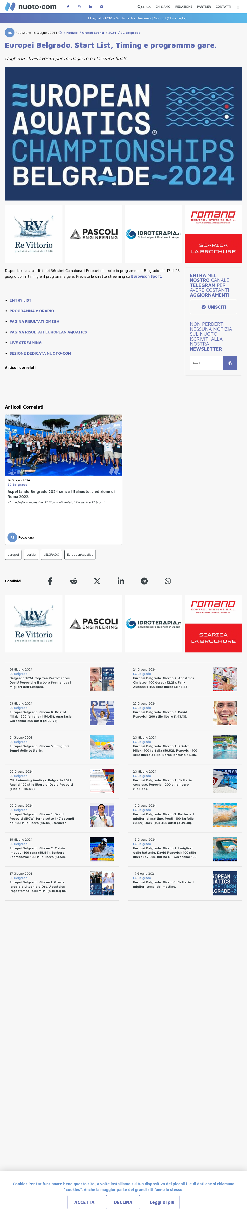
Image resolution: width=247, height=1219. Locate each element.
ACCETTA (84, 1202)
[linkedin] (120, 581)
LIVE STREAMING (26, 342)
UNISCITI (216, 307)
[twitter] (97, 581)
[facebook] (50, 581)
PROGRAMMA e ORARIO (32, 311)
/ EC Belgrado (128, 33)
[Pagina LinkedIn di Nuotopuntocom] (90, 6)
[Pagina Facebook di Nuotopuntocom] (68, 6)
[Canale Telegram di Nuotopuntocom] (101, 6)
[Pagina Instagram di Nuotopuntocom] (79, 6)
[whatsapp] (167, 581)
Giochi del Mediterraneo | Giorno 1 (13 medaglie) (121, 18)
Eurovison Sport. (146, 276)
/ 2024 (110, 33)
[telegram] (144, 581)
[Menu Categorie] (237, 6)
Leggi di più (162, 1202)
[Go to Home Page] (60, 33)
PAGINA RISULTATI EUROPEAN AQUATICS (48, 332)
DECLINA (123, 1202)
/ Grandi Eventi (91, 33)
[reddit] (73, 581)
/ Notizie (70, 33)
